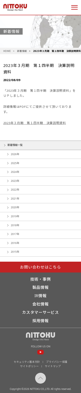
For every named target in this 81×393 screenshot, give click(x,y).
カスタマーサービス (40, 312)
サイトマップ (53, 366)
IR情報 (40, 296)
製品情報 (40, 287)
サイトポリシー (29, 366)
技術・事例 (40, 279)
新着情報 (22, 51)
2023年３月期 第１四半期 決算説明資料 (34, 123)
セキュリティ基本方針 (27, 362)
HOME (7, 51)
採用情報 (40, 321)
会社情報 (40, 304)
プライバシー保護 (56, 362)
